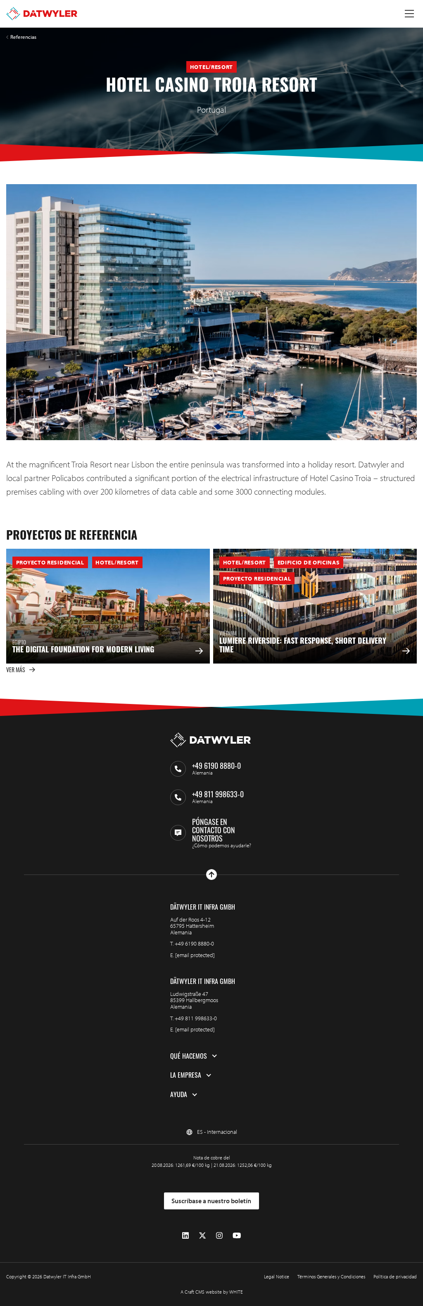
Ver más (15, 669)
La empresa (185, 1075)
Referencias (23, 37)
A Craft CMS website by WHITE (212, 1292)
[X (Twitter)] (202, 1235)
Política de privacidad (395, 1276)
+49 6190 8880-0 (194, 943)
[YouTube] (237, 1235)
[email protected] (195, 955)
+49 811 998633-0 (196, 1018)
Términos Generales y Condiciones (331, 1276)
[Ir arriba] (211, 874)
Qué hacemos (188, 1056)
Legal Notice (276, 1276)
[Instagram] (219, 1235)
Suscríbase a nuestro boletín (211, 1201)
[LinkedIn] (185, 1235)
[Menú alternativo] (409, 13)
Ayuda (178, 1094)
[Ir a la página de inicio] (41, 13)
